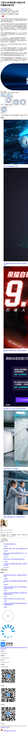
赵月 (5, 8)
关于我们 (23, 647)
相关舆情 (3, 9)
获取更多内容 (4, 569)
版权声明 (7, 647)
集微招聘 (11, 647)
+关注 (2, 519)
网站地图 (19, 647)
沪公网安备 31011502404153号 (9, 730)
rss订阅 (4, 648)
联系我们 (15, 647)
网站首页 (2, 647)
